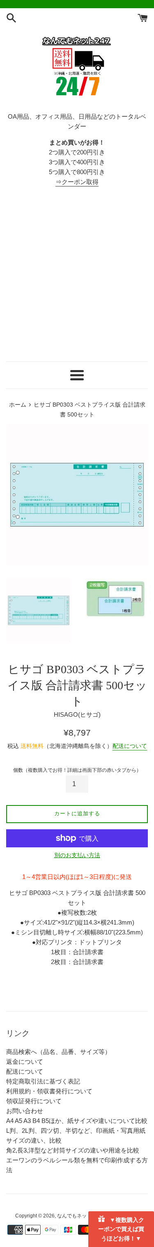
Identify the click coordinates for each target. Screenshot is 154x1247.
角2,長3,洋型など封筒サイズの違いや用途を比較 (72, 1150)
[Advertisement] (77, 274)
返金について (24, 1061)
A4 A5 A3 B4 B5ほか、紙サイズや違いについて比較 (76, 1120)
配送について (130, 746)
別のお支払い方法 (77, 855)
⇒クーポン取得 (77, 181)
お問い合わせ (24, 1110)
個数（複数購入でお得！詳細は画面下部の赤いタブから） (77, 770)
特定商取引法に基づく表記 (43, 1081)
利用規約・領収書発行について (49, 1091)
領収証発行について (34, 1100)
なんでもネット (74, 1216)
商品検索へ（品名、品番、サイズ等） (58, 1051)
